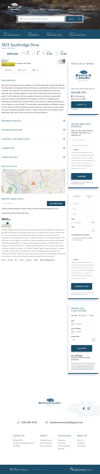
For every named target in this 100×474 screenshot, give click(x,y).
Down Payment (76, 328)
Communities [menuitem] (55, 10)
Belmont (29, 260)
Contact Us (82, 105)
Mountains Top (54, 35)
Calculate (81, 348)
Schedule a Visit (89, 197)
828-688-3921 (78, 92)
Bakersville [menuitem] (61, 440)
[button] (74, 19)
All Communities (11, 35)
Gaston (21, 260)
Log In (83, 6)
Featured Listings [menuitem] (46, 440)
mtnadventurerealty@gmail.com (66, 422)
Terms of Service (82, 294)
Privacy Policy (83, 168)
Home (3, 260)
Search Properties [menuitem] (46, 443)
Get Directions (56, 204)
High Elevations (77, 35)
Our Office (16, 446)
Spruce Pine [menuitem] (62, 443)
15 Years (91, 315)
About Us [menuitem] (72, 10)
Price (72, 320)
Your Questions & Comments (80, 235)
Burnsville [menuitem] (61, 449)
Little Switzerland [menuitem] (64, 446)
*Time (73, 227)
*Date (73, 219)
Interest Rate (75, 336)
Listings (10, 260)
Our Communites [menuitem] (45, 446)
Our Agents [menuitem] (81, 443)
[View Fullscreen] (4, 179)
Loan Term (74, 315)
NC (16, 260)
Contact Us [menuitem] (89, 10)
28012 (36, 260)
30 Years (83, 315)
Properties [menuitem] (37, 10)
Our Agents (74, 109)
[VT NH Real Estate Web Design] (81, 469)
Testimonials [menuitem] (81, 446)
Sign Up (92, 6)
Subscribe (82, 176)
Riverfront (33, 35)
